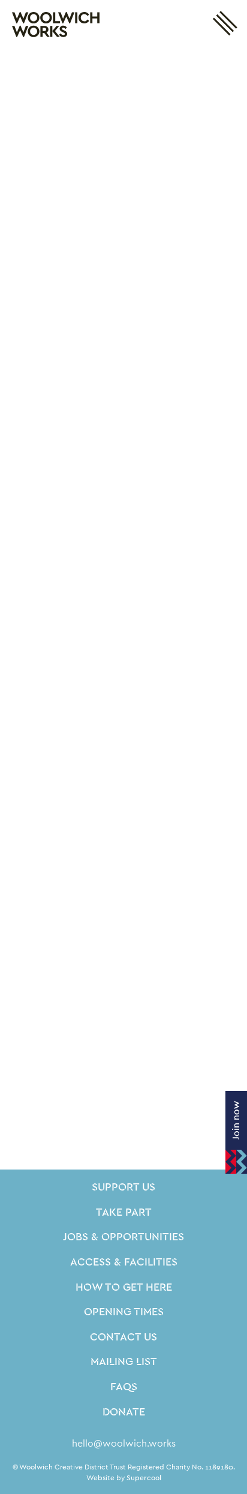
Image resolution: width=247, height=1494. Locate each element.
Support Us (123, 1187)
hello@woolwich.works (124, 1443)
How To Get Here (124, 1287)
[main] (123, 609)
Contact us (123, 1337)
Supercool (143, 1478)
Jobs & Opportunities (123, 1237)
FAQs (123, 1387)
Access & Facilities (123, 1262)
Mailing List (124, 1362)
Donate (124, 1412)
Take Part (124, 1212)
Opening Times (124, 1312)
